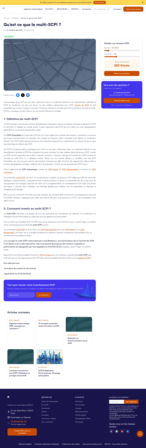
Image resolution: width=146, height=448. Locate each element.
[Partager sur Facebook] (18, 95)
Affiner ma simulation (122, 73)
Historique (79, 401)
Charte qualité (80, 415)
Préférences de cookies (71, 444)
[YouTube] (122, 431)
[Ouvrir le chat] (140, 434)
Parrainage (79, 422)
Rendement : (110, 54)
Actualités (15, 18)
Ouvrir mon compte (133, 9)
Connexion (117, 9)
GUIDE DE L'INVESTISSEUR (33, 9)
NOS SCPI (49, 9)
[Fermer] (142, 2)
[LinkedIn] (128, 431)
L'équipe (78, 408)
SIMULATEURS (62, 9)
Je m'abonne (43, 295)
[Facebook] (111, 431)
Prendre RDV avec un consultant (22, 432)
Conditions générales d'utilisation (46, 444)
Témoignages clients (82, 418)
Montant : (111, 48)
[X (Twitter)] (117, 431)
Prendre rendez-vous (122, 100)
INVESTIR (74, 9)
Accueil (6, 18)
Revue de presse (81, 412)
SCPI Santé (53, 169)
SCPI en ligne (45, 255)
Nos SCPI (44, 405)
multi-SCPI (20, 177)
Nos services (80, 405)
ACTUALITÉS (86, 9)
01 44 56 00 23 (18, 421)
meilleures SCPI (83, 258)
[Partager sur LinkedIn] (28, 95)
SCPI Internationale (49, 229)
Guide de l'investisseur (49, 401)
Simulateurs (45, 408)
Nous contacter (47, 422)
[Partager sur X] (23, 95)
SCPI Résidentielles (70, 169)
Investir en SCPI (81, 105)
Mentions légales (25, 444)
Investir (44, 412)
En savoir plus (99, 2)
